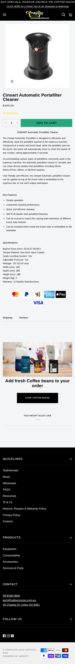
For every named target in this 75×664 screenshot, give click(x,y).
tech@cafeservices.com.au (19, 600)
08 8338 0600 (11, 595)
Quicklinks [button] (13, 459)
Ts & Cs (7, 502)
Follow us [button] (12, 619)
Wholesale (9, 483)
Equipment (9, 548)
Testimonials (10, 470)
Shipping (7, 317)
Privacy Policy (11, 515)
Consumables (11, 555)
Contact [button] (10, 584)
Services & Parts (13, 568)
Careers (8, 521)
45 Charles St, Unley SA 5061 (21, 604)
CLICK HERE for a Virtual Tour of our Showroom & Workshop (38, 6)
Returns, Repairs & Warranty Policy (24, 508)
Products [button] (12, 537)
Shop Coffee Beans (37, 398)
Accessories (10, 561)
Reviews (23, 317)
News (6, 476)
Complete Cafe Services (20, 650)
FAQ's (6, 489)
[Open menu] (5, 15)
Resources (9, 495)
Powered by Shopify (16, 656)
